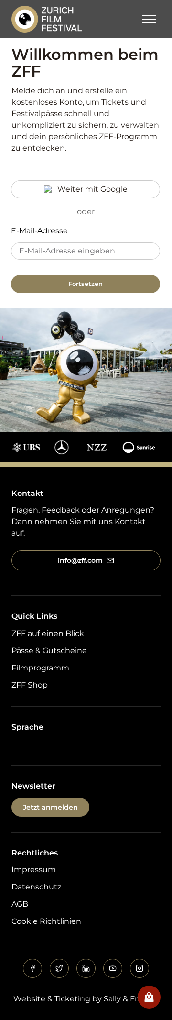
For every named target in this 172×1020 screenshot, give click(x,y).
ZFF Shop (29, 685)
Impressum (33, 869)
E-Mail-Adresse (39, 230)
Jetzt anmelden (50, 807)
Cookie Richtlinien (46, 921)
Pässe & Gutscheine (49, 650)
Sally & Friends (131, 998)
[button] (149, 19)
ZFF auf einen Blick (47, 633)
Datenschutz (36, 886)
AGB (19, 904)
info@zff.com (80, 560)
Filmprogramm (40, 667)
